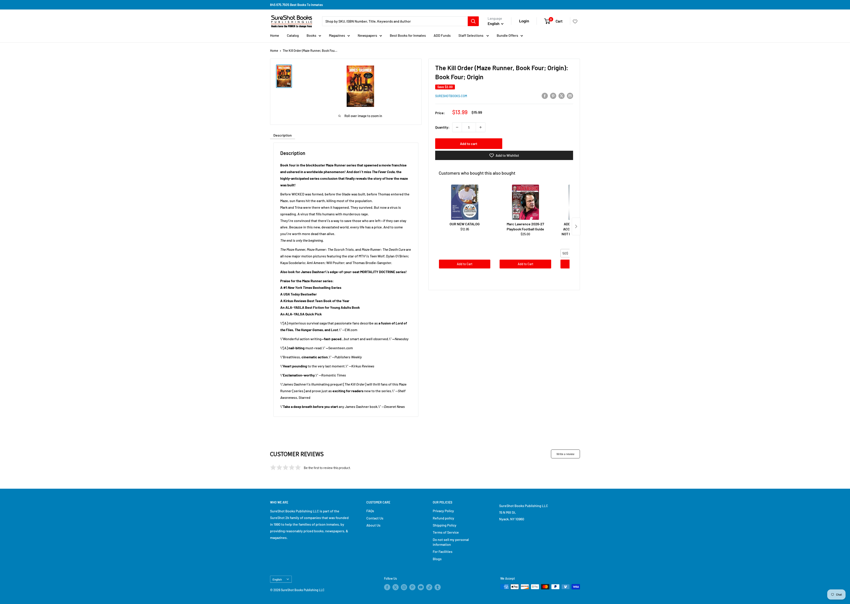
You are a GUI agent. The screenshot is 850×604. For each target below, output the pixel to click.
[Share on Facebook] (545, 95)
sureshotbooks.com (451, 96)
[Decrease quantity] (457, 127)
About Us (373, 525)
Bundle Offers (507, 35)
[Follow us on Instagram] (404, 587)
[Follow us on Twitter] (395, 587)
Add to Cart (464, 264)
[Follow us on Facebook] (387, 587)
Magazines (337, 35)
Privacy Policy (443, 511)
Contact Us (374, 518)
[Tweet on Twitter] (561, 95)
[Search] (473, 21)
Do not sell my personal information (451, 541)
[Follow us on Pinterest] (412, 587)
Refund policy (443, 518)
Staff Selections (471, 35)
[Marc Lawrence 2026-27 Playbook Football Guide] (525, 202)
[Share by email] (570, 95)
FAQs (370, 511)
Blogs (437, 559)
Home (274, 35)
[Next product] (576, 226)
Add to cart (468, 143)
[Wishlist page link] (575, 21)
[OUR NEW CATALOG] (464, 202)
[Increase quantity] (480, 127)
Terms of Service (446, 532)
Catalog (293, 35)
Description (282, 135)
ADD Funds (442, 35)
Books (311, 35)
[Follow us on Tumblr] (438, 587)
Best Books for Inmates (408, 35)
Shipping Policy (444, 525)
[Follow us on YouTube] (421, 587)
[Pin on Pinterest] (553, 95)
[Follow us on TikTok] (429, 587)
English (277, 579)
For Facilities (442, 551)
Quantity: (442, 127)
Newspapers (367, 35)
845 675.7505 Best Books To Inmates (296, 5)
